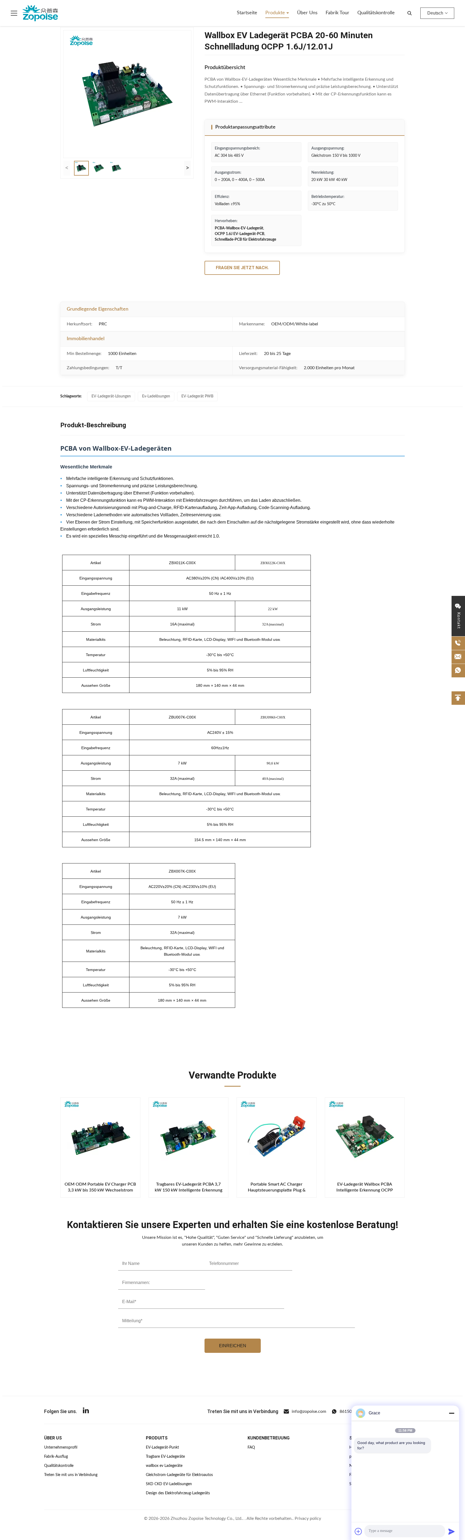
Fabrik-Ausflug (56, 1457)
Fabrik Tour (337, 12)
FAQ (251, 1447)
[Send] (451, 1531)
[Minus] (451, 1413)
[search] (409, 13)
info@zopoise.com (309, 1411)
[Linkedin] (85, 1411)
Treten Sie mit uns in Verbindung (70, 1475)
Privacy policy (308, 1518)
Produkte (275, 12)
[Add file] (358, 1531)
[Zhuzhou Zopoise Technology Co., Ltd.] (40, 13)
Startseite (247, 12)
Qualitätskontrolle (376, 12)
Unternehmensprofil (60, 1447)
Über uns (307, 12)
